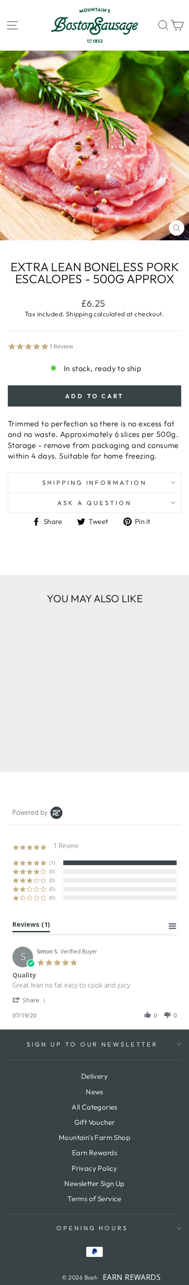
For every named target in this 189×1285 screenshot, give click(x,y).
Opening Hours (92, 1228)
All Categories (94, 1107)
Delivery (94, 1076)
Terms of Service (94, 1198)
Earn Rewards (94, 1152)
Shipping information (94, 482)
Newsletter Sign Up (94, 1183)
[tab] (31, 926)
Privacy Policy (94, 1168)
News (94, 1091)
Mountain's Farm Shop (94, 1137)
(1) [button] (52, 862)
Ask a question (94, 502)
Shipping (79, 314)
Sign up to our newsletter (92, 1044)
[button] (30, 999)
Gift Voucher (94, 1122)
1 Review (61, 346)
